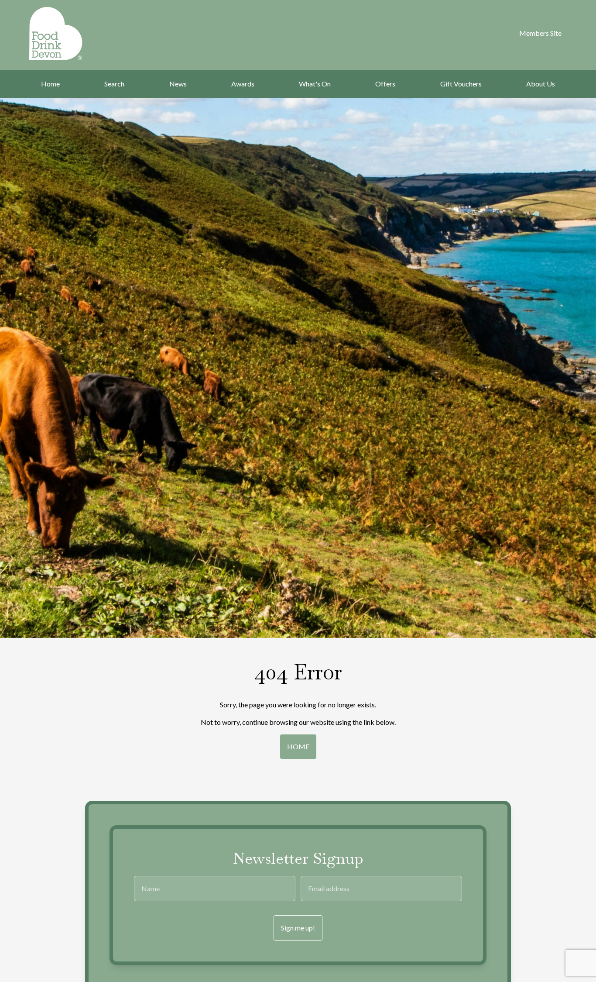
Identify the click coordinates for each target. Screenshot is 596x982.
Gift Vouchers (461, 83)
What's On (315, 83)
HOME (298, 746)
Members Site (540, 33)
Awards (242, 83)
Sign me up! (298, 927)
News (178, 83)
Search (114, 83)
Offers (385, 83)
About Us (540, 83)
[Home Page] (67, 33)
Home (50, 83)
